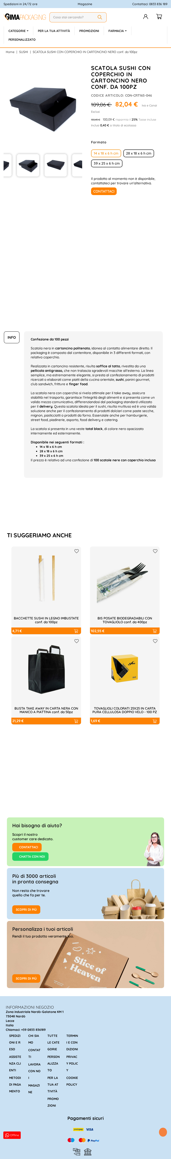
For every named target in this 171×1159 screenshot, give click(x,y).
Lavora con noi (34, 1071)
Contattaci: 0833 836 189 (149, 4)
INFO (12, 337)
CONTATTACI (28, 847)
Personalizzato (53, 1063)
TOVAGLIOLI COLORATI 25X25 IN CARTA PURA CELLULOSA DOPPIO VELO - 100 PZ (124, 710)
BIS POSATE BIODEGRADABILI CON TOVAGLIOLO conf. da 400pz (125, 620)
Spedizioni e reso (14, 1042)
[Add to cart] (75, 630)
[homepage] (25, 17)
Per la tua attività (52, 1084)
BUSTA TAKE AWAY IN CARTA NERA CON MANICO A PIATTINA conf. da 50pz (46, 710)
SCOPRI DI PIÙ (26, 910)
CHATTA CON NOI (31, 857)
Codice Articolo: (107, 95)
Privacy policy (72, 1063)
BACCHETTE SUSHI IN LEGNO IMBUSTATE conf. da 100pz (46, 620)
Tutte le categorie (53, 1042)
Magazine (85, 4)
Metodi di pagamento (15, 1084)
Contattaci (103, 191)
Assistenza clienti (15, 1063)
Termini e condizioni (72, 1042)
